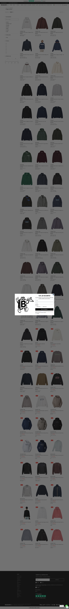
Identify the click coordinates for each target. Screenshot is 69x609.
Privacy (42, 311)
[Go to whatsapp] (66, 606)
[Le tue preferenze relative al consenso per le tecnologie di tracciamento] (67, 607)
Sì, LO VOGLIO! (44, 309)
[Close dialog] (53, 294)
